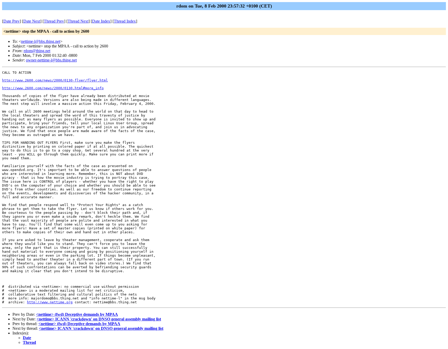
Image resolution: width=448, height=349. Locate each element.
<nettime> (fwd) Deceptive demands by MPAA (77, 314)
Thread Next (78, 21)
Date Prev (11, 21)
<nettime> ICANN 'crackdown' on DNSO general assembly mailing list (99, 319)
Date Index (101, 21)
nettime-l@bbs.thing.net (40, 41)
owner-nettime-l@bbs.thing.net (51, 60)
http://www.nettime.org (50, 302)
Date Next (31, 21)
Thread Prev (54, 21)
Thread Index (125, 21)
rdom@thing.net (37, 51)
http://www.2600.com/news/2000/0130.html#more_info (53, 88)
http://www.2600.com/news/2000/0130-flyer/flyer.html (55, 80)
